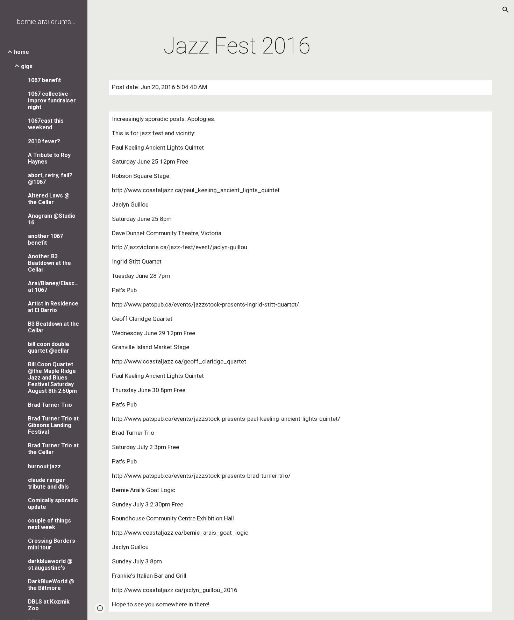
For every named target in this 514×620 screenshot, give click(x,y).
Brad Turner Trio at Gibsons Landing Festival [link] (53, 425)
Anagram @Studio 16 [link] (52, 219)
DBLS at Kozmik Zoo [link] (49, 605)
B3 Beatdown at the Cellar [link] (53, 327)
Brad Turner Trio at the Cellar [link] (53, 448)
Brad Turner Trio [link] (50, 405)
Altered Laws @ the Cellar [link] (49, 199)
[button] (505, 9)
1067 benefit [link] (44, 80)
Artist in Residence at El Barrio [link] (53, 306)
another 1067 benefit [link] (45, 239)
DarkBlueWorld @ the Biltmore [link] (51, 584)
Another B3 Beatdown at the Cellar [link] (49, 263)
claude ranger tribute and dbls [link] (48, 483)
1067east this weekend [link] (46, 124)
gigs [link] (27, 66)
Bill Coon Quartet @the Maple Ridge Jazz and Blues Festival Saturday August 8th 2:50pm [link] (52, 377)
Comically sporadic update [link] (53, 503)
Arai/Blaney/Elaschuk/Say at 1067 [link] (54, 286)
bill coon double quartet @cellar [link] (48, 347)
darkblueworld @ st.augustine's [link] (50, 564)
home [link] (21, 52)
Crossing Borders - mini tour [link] (53, 544)
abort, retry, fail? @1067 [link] (50, 178)
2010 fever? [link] (44, 141)
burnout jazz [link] (44, 466)
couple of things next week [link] (49, 524)
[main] (237, 46)
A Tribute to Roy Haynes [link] (49, 158)
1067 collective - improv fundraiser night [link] (52, 100)
